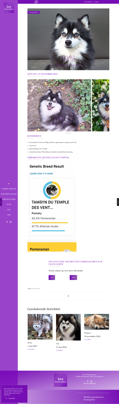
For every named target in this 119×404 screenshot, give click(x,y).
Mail (73, 277)
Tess (57, 344)
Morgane (87, 333)
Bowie (30, 343)
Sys (8, 210)
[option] (59, 105)
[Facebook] (7, 222)
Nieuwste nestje (9, 194)
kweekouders (35, 288)
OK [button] (6, 398)
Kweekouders (9, 199)
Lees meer (12, 398)
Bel (52, 277)
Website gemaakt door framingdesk (94, 398)
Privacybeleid (89, 383)
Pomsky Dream (9, 189)
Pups (9, 204)
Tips (9, 215)
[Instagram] (10, 222)
